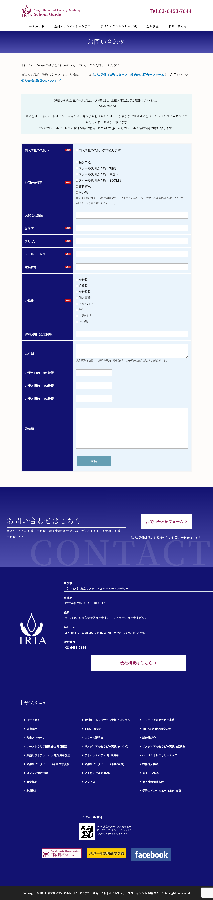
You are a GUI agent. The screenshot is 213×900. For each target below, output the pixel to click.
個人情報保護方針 (153, 782)
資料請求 (84, 186)
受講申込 (84, 162)
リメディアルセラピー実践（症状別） (165, 746)
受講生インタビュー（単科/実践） (105, 764)
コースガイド (35, 26)
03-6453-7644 (75, 647)
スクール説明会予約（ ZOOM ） (102, 180)
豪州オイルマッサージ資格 (72, 26)
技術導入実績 (150, 764)
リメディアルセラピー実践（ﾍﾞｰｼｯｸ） (107, 746)
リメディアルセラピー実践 (118, 26)
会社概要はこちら (136, 662)
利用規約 (32, 790)
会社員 (83, 280)
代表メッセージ (36, 737)
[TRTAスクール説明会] (106, 853)
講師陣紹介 (149, 737)
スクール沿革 (150, 773)
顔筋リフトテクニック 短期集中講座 (48, 755)
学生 (81, 310)
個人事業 (84, 298)
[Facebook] (151, 854)
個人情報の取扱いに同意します (99, 150)
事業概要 (32, 782)
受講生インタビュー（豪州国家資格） (49, 764)
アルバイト (86, 304)
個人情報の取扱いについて (39, 81)
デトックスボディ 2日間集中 (102, 755)
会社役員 (84, 292)
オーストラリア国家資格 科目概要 (47, 746)
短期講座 (152, 26)
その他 (83, 192)
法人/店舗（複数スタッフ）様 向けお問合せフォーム (128, 75)
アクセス (90, 782)
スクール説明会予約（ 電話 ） (100, 174)
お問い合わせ (177, 26)
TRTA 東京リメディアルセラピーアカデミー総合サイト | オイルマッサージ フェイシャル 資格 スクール (101, 893)
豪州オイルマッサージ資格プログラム (107, 720)
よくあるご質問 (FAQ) (98, 773)
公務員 (83, 286)
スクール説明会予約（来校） (98, 168)
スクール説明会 (94, 737)
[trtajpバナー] (62, 853)
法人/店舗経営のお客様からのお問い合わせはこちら (166, 538)
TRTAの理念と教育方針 (156, 729)
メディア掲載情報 (37, 773)
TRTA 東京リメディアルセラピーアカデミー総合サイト (51, 10)
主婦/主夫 (85, 316)
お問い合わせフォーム (165, 521)
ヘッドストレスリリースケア (159, 755)
